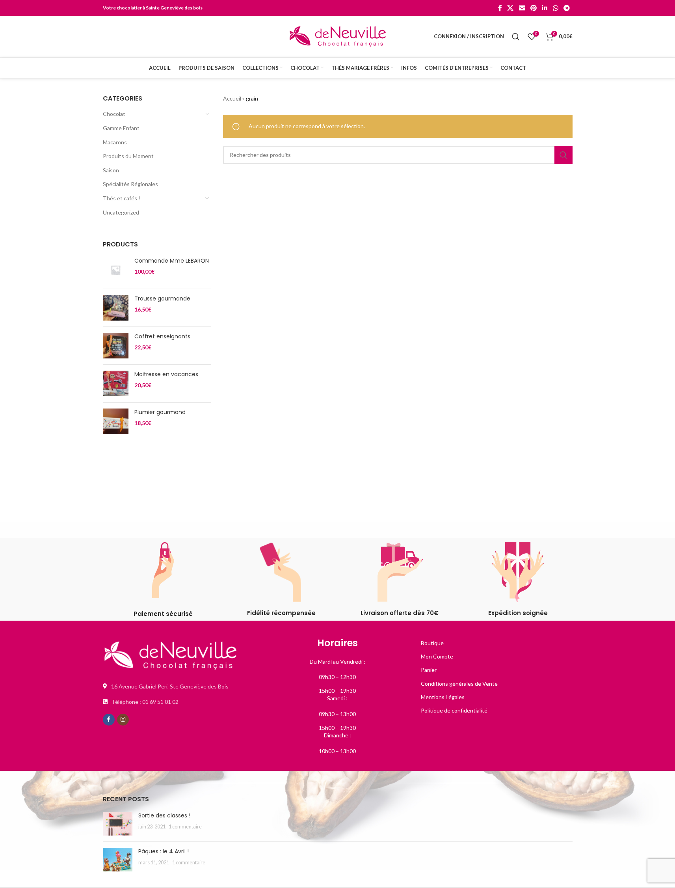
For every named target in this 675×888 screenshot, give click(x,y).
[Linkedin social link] (544, 8)
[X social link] (510, 8)
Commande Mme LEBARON (171, 261)
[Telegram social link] (566, 8)
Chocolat (114, 113)
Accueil (232, 98)
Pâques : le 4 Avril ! (163, 851)
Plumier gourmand (160, 412)
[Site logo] (337, 35)
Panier (429, 669)
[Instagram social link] (123, 720)
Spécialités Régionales (130, 184)
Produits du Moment (128, 156)
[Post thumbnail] (117, 824)
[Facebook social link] (500, 8)
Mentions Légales (443, 697)
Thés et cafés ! (121, 198)
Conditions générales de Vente (459, 683)
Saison (111, 170)
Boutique (432, 643)
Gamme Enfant (121, 128)
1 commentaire (185, 827)
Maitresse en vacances (166, 374)
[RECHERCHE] (563, 155)
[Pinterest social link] (533, 8)
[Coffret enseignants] (115, 345)
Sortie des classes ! (164, 815)
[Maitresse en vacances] (115, 383)
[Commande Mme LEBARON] (115, 270)
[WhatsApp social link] (555, 8)
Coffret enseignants (162, 336)
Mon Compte (437, 656)
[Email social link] (522, 8)
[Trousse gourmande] (115, 308)
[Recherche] (516, 37)
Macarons (115, 142)
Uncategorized (121, 212)
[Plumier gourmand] (115, 421)
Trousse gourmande (162, 298)
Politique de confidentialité (454, 710)
